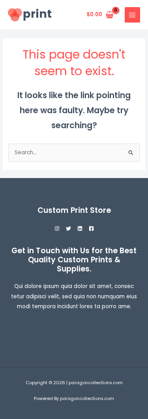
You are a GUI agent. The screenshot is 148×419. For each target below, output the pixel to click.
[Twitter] (68, 228)
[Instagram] (57, 228)
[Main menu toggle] (132, 15)
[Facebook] (91, 228)
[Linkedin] (80, 228)
